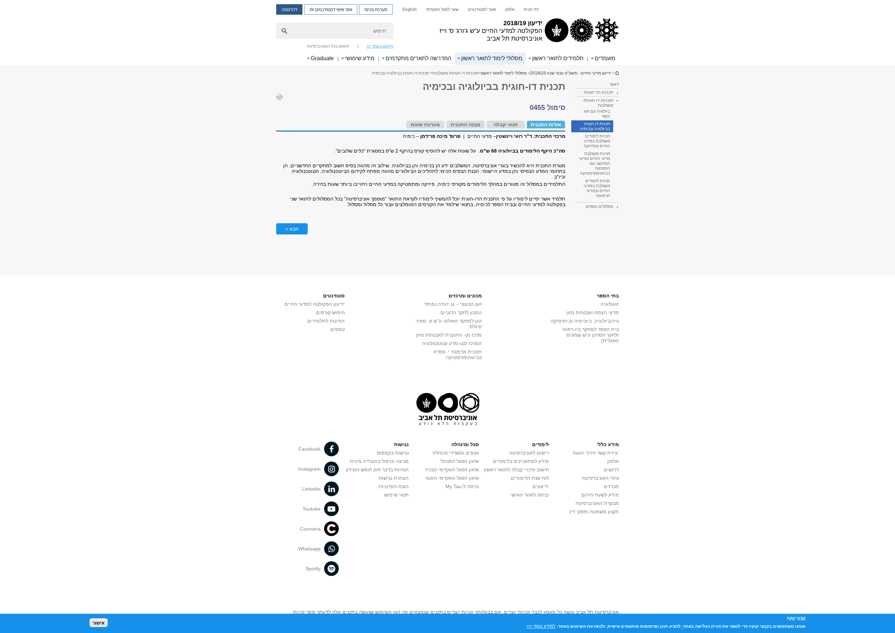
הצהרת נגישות (394, 478)
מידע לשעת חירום (600, 495)
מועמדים (605, 58)
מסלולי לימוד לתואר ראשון (491, 58)
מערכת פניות (375, 9)
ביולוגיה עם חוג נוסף (597, 114)
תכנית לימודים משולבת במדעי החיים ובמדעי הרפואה (596, 188)
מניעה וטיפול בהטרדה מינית (379, 461)
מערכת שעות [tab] (425, 124)
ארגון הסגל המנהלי (459, 461)
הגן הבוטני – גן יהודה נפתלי (453, 304)
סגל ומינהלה (465, 444)
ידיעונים (540, 486)
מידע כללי (608, 444)
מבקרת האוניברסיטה (597, 503)
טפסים (337, 329)
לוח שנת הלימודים (530, 478)
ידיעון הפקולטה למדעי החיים (315, 304)
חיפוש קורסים (330, 312)
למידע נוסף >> (541, 625)
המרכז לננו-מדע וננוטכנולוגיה (452, 343)
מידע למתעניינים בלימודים (521, 461)
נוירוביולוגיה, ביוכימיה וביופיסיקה (585, 321)
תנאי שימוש (396, 495)
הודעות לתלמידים (326, 321)
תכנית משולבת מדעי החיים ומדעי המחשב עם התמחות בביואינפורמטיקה (594, 163)
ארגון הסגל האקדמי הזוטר (452, 478)
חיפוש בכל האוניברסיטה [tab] (328, 46)
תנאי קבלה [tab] (506, 124)
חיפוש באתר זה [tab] (379, 46)
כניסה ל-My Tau (462, 486)
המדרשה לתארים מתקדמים (418, 58)
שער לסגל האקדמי (442, 9)
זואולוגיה (610, 304)
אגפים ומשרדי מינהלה (455, 453)
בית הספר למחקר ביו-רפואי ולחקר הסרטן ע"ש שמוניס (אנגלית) (590, 334)
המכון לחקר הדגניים (461, 312)
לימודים (540, 444)
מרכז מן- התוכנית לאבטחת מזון (449, 335)
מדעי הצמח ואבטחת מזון (592, 312)
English (409, 9)
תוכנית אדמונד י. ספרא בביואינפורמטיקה (458, 354)
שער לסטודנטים (482, 9)
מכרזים (611, 486)
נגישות (401, 444)
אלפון (510, 9)
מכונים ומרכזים (465, 295)
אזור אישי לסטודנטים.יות (330, 9)
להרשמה (289, 9)
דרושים (611, 469)
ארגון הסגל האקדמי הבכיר (452, 469)
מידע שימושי (359, 58)
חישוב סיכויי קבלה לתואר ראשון (516, 469)
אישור (99, 622)
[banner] (447, 32)
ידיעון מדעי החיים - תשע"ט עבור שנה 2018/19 (617, 73)
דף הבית (531, 9)
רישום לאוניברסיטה (529, 453)
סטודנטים (334, 295)
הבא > (292, 229)
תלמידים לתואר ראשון (557, 58)
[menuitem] (531, 9)
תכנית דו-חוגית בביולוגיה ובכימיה (595, 126)
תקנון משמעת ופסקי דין (594, 511)
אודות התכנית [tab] (546, 124)
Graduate (322, 58)
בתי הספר (608, 295)
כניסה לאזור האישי (529, 495)
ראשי (614, 84)
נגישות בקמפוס (393, 453)
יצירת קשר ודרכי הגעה (596, 453)
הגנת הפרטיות (394, 486)
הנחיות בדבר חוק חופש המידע (377, 469)
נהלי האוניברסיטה (600, 478)
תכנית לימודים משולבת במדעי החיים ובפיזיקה (596, 141)
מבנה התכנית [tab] (465, 124)
